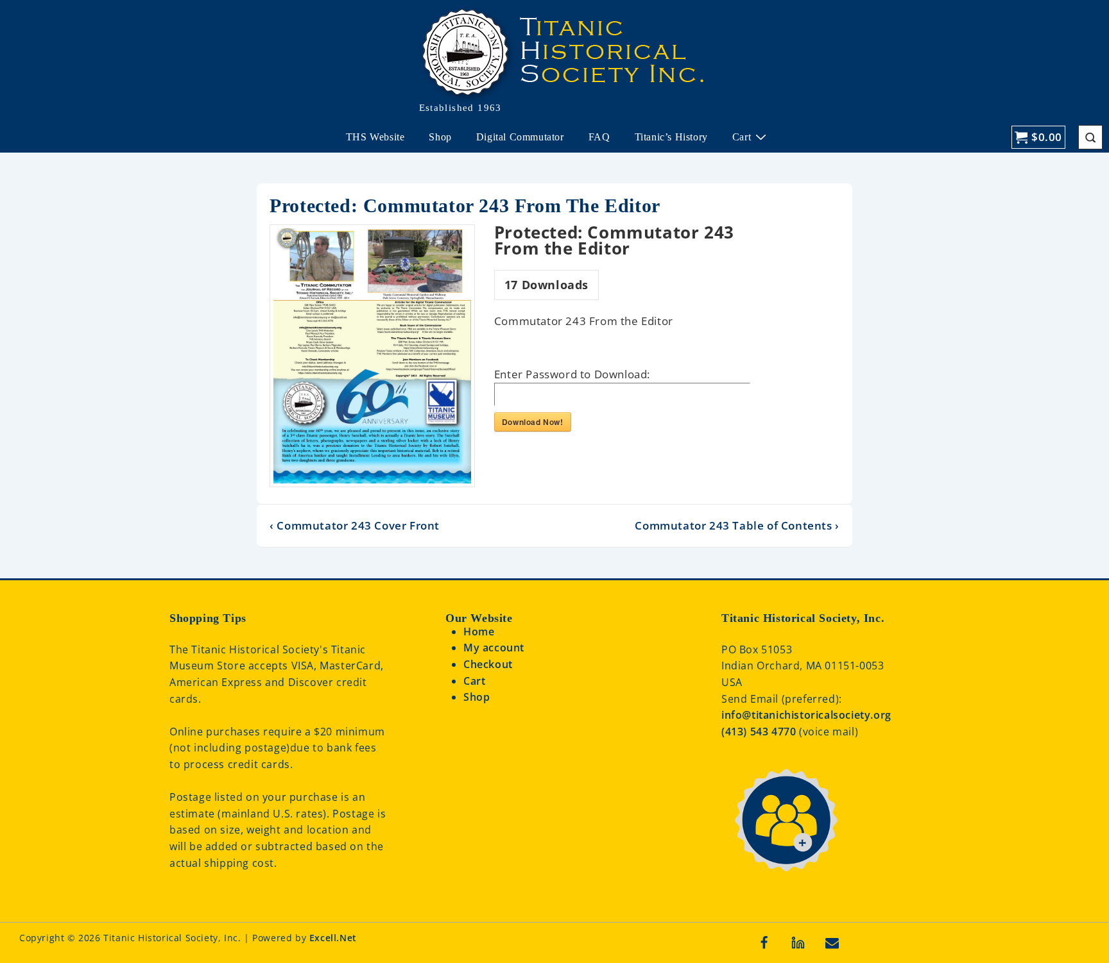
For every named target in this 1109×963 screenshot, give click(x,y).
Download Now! (532, 422)
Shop (440, 136)
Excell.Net (333, 938)
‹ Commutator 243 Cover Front (355, 525)
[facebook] (764, 942)
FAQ (599, 136)
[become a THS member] (785, 881)
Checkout (488, 664)
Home (478, 631)
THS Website (375, 136)
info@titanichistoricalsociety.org (806, 715)
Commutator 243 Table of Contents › (737, 525)
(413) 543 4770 (760, 731)
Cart (741, 136)
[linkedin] (798, 942)
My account (493, 648)
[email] (832, 942)
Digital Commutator (520, 136)
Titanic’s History (671, 136)
